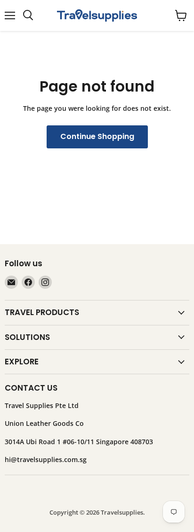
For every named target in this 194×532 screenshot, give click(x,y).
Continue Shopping (97, 136)
